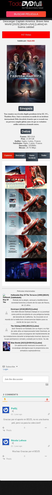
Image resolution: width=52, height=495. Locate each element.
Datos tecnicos (32, 156)
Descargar (20, 155)
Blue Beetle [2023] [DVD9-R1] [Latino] (26, 343)
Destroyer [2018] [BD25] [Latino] (24, 309)
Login (5, 369)
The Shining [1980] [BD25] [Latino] (25, 326)
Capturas (8, 155)
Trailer (44, 155)
